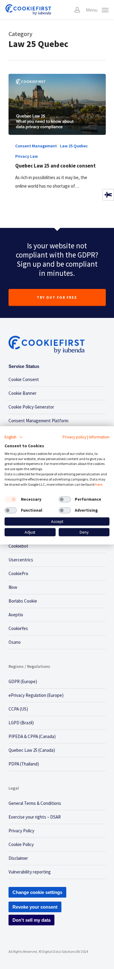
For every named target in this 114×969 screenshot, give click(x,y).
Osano (15, 642)
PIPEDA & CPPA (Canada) (32, 736)
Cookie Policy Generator (31, 407)
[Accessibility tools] (108, 194)
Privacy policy (74, 437)
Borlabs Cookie (23, 601)
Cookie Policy (21, 844)
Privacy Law (26, 156)
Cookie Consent (24, 379)
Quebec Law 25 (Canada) (32, 750)
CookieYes (18, 628)
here (98, 484)
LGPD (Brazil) (21, 723)
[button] (14, 437)
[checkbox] (11, 499)
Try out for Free (57, 297)
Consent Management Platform (38, 420)
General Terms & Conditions (35, 803)
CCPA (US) (18, 709)
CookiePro (18, 573)
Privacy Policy (21, 831)
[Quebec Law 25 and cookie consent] (57, 104)
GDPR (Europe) (23, 681)
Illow (13, 587)
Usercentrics (21, 560)
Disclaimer (18, 858)
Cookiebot (18, 546)
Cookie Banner (22, 393)
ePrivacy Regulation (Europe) (36, 695)
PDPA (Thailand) (24, 764)
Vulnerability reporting (30, 872)
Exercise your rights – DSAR (35, 817)
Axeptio (16, 615)
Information (99, 437)
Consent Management (36, 146)
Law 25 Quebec (74, 146)
